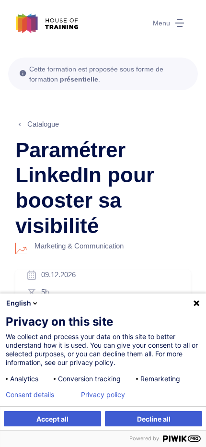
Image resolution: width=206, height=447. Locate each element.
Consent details (30, 395)
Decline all (154, 419)
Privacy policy (103, 395)
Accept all (52, 419)
